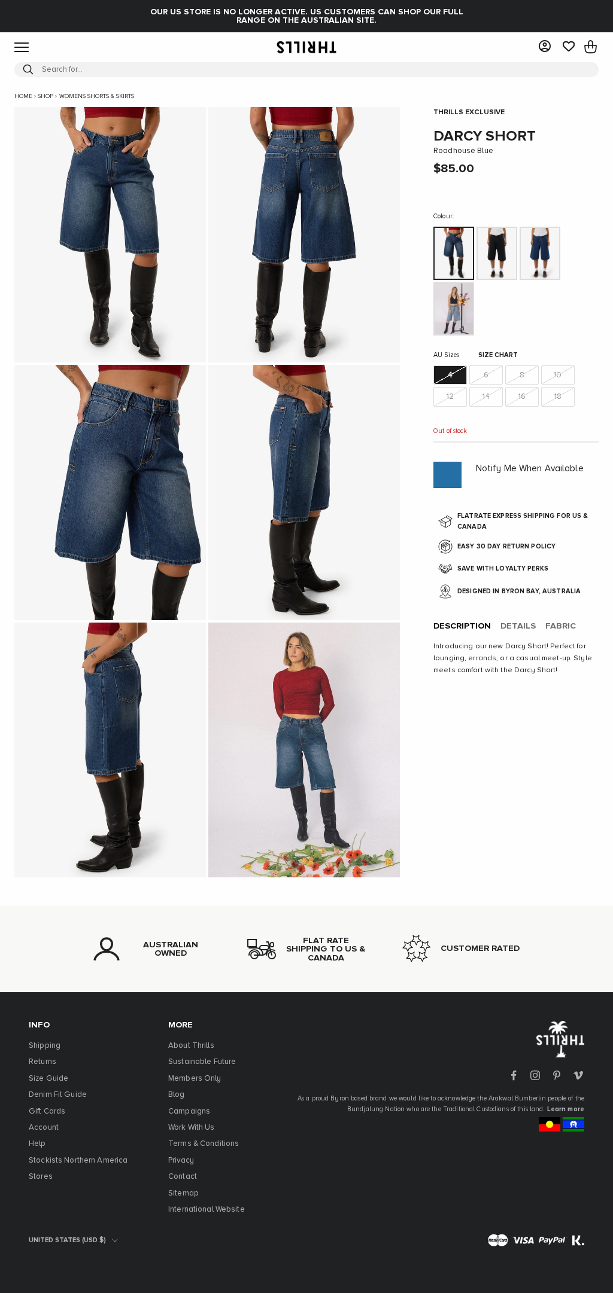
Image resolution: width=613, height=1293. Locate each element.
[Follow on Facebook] (514, 1075)
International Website (206, 1209)
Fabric (560, 626)
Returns (42, 1062)
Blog (176, 1095)
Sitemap (183, 1193)
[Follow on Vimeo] (578, 1075)
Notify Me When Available (530, 468)
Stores (41, 1177)
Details (518, 626)
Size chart (498, 355)
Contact (182, 1177)
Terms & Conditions (203, 1144)
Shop (45, 96)
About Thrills (191, 1046)
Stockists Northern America (78, 1160)
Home (23, 96)
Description (462, 626)
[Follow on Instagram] (535, 1075)
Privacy (181, 1160)
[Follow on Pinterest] (557, 1075)
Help (37, 1144)
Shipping (44, 1046)
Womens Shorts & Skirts (96, 96)
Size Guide (48, 1078)
